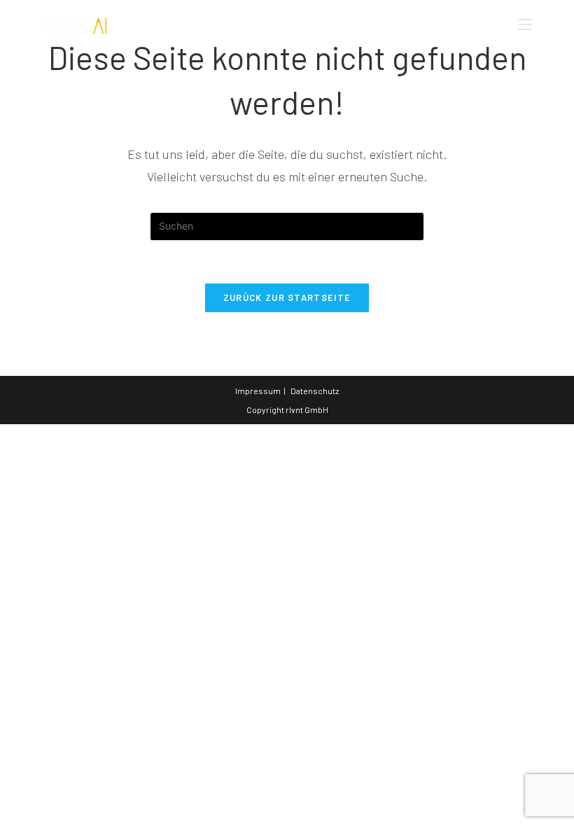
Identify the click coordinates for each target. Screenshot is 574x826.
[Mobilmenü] (525, 24)
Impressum (258, 391)
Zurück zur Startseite (287, 297)
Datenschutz (314, 391)
